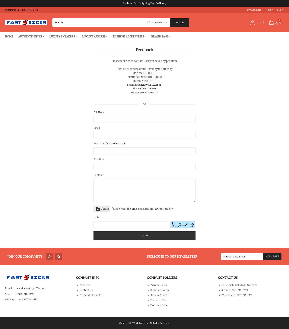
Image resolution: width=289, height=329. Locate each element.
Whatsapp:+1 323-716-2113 (237, 295)
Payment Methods (90, 295)
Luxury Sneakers (62, 36)
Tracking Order (159, 305)
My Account (254, 10)
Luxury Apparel (94, 36)
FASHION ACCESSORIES (128, 36)
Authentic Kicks (30, 36)
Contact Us (86, 290)
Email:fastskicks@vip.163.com (239, 285)
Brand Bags (160, 36)
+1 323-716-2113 (148, 88)
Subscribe (272, 256)
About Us (84, 285)
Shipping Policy (159, 290)
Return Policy (158, 295)
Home (9, 36)
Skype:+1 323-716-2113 (234, 290)
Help (268, 10)
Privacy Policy (158, 285)
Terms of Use (158, 300)
